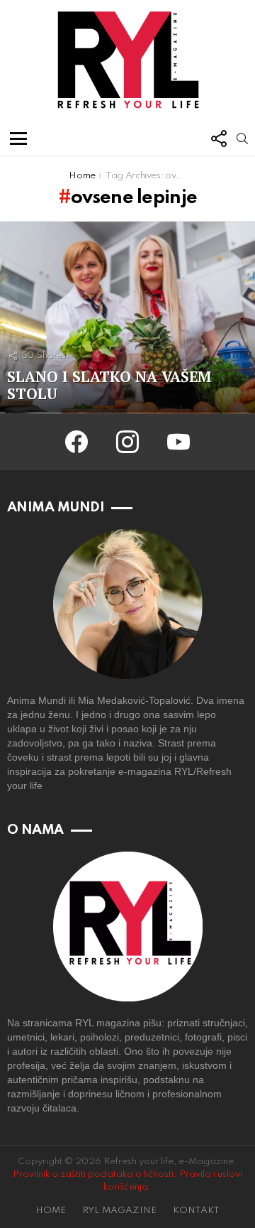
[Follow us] (218, 138)
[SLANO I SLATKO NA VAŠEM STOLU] (127, 317)
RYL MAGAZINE (119, 1210)
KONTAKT (196, 1210)
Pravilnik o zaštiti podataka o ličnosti (93, 1174)
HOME (50, 1210)
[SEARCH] (242, 138)
